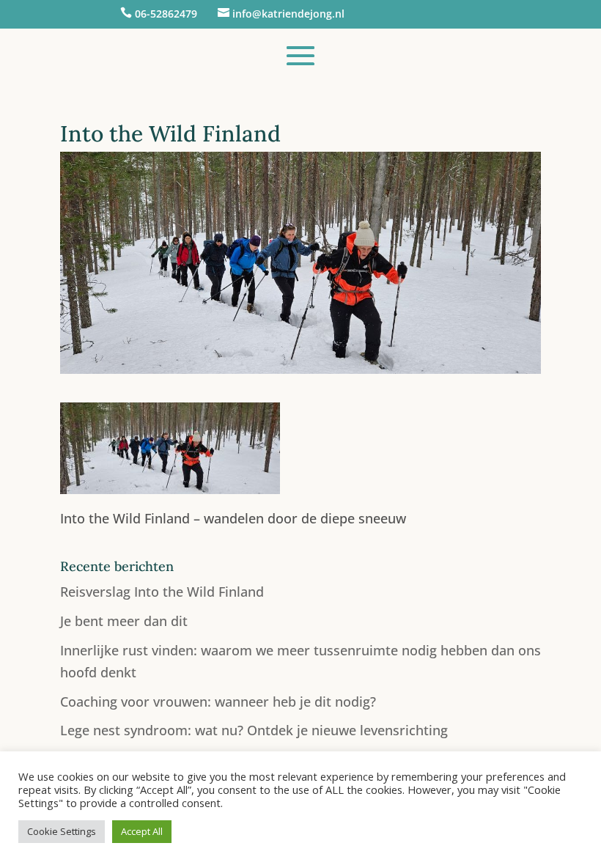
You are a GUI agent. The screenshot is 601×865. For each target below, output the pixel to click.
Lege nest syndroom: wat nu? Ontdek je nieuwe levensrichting (254, 730)
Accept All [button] (142, 831)
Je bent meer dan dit (124, 621)
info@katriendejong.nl (288, 14)
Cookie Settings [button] (61, 831)
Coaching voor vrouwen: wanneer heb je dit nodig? (218, 701)
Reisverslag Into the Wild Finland (162, 591)
